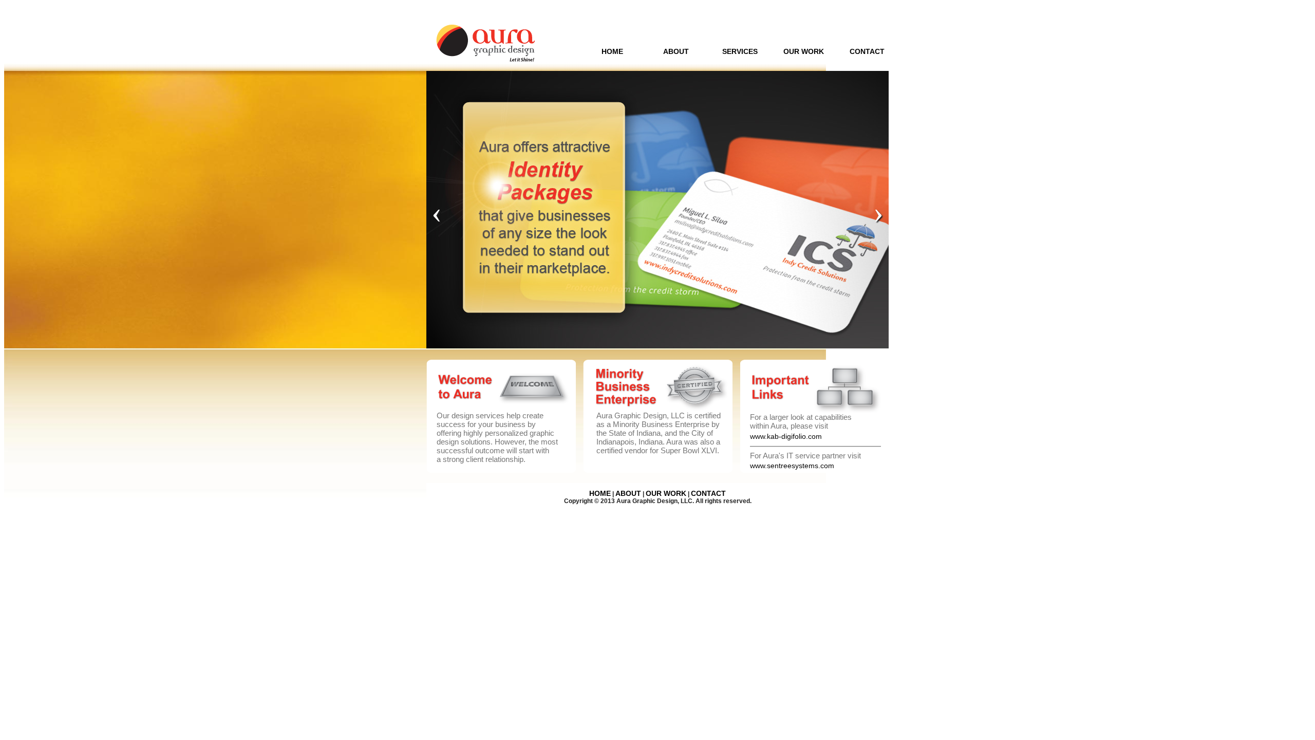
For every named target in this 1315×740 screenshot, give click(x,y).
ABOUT (676, 51)
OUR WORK (803, 51)
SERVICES (740, 51)
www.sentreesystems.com (792, 465)
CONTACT (867, 51)
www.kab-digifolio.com (786, 436)
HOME (612, 51)
